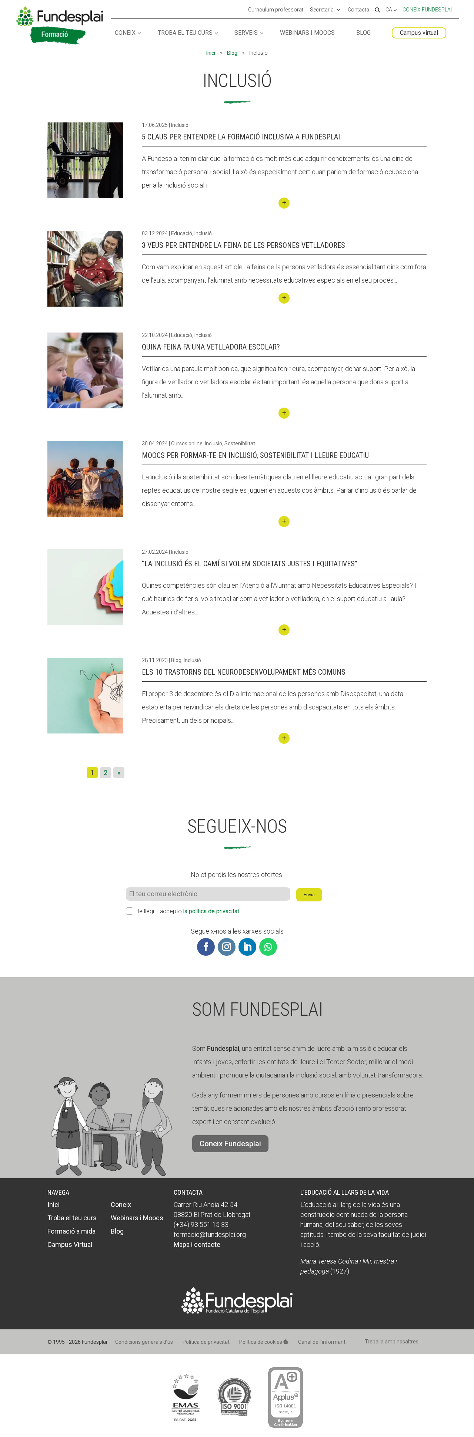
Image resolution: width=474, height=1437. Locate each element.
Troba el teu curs (185, 33)
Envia (309, 894)
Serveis (246, 33)
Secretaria (322, 10)
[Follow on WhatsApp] (268, 947)
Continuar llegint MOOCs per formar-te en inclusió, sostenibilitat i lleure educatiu (284, 521)
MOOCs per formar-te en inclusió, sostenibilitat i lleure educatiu (255, 455)
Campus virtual (419, 32)
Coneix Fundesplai (427, 10)
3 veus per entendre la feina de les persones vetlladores (243, 245)
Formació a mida (71, 1231)
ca (389, 10)
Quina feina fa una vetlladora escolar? (211, 347)
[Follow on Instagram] (227, 947)
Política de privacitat (206, 1342)
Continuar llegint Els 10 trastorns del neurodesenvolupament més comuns (284, 738)
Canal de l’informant (322, 1342)
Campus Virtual (69, 1244)
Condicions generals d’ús (144, 1342)
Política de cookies (261, 1342)
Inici (210, 53)
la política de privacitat (211, 911)
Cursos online (187, 443)
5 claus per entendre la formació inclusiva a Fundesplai (241, 136)
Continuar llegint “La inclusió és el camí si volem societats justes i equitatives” (284, 629)
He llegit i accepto (187, 911)
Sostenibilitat (239, 443)
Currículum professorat (275, 10)
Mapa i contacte (197, 1244)
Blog (363, 33)
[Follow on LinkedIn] (247, 947)
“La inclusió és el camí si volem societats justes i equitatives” (249, 563)
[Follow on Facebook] (206, 947)
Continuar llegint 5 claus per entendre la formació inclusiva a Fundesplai (284, 203)
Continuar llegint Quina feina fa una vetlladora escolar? (284, 413)
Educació (181, 233)
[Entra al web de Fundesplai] (237, 1311)
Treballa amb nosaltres (391, 1342)
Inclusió (179, 125)
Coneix (125, 33)
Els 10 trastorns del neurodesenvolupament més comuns (244, 672)
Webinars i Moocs (307, 33)
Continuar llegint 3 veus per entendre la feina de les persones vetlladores (284, 298)
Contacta (358, 10)
